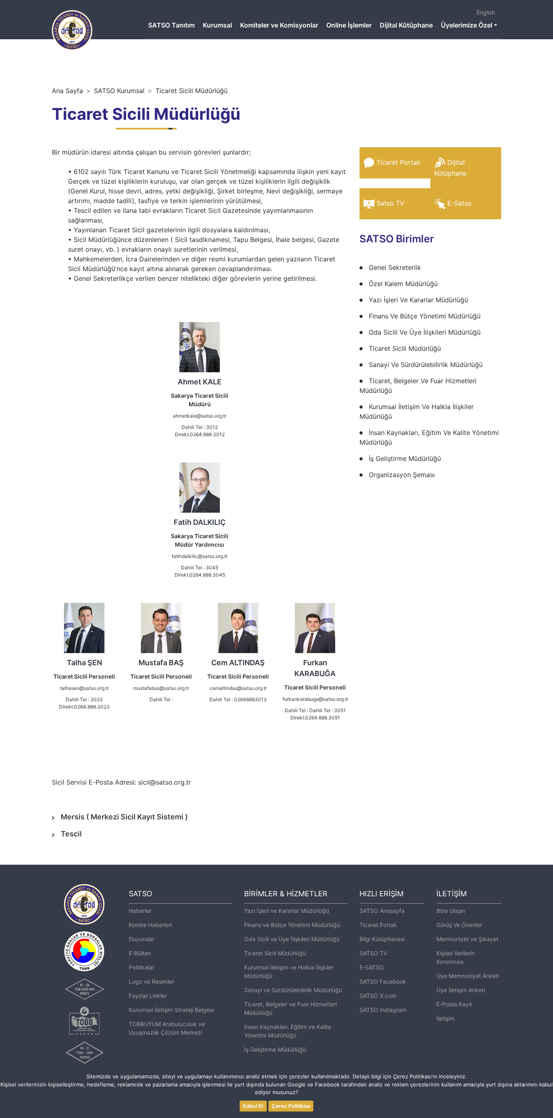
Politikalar (141, 967)
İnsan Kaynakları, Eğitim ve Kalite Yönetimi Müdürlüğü (287, 1031)
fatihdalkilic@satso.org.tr (200, 556)
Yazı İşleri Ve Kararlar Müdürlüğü (418, 300)
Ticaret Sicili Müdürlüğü (191, 91)
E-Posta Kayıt (454, 1004)
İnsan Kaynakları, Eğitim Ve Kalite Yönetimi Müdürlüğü (429, 437)
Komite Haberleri (150, 924)
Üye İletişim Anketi (460, 989)
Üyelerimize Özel (466, 25)
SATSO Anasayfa (381, 910)
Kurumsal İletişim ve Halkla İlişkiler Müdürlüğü (289, 971)
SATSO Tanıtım (171, 25)
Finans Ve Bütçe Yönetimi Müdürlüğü (425, 316)
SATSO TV (373, 953)
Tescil (71, 833)
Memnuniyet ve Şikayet (467, 939)
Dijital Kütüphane (406, 25)
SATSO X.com (377, 995)
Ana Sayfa (67, 91)
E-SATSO (371, 967)
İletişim (445, 1018)
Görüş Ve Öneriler (459, 924)
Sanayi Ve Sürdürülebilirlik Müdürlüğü (426, 365)
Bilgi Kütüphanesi (382, 939)
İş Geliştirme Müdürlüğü (405, 458)
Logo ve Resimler (151, 981)
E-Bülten (140, 953)
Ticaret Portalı (398, 162)
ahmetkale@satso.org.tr (199, 416)
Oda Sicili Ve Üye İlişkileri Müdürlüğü (425, 332)
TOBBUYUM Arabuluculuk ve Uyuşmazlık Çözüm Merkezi (167, 1028)
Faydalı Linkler (148, 995)
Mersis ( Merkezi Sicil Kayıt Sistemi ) (124, 817)
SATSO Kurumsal (119, 91)
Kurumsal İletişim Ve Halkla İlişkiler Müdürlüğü (416, 411)
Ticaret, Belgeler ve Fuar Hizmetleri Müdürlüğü (290, 1008)
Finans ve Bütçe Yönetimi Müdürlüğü (292, 924)
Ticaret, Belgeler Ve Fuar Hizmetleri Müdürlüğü (417, 386)
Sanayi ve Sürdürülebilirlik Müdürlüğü (293, 989)
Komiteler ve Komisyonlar (279, 25)
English (485, 12)
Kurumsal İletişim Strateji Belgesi (171, 1009)
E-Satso (459, 203)
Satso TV (390, 203)
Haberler (140, 910)
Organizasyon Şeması (402, 475)
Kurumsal (217, 25)
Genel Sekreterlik (395, 267)
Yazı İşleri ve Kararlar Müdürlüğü (286, 910)
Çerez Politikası (291, 1106)
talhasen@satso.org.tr (84, 688)
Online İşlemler (349, 25)
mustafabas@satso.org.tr (161, 688)
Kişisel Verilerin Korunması (455, 957)
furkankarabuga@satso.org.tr (315, 699)
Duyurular (141, 939)
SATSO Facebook (382, 981)
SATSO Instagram (382, 1009)
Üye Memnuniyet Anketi (467, 975)
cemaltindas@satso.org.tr (238, 688)
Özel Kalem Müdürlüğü (403, 284)
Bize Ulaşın (450, 910)
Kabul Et (253, 1106)
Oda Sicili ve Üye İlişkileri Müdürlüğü (292, 939)
